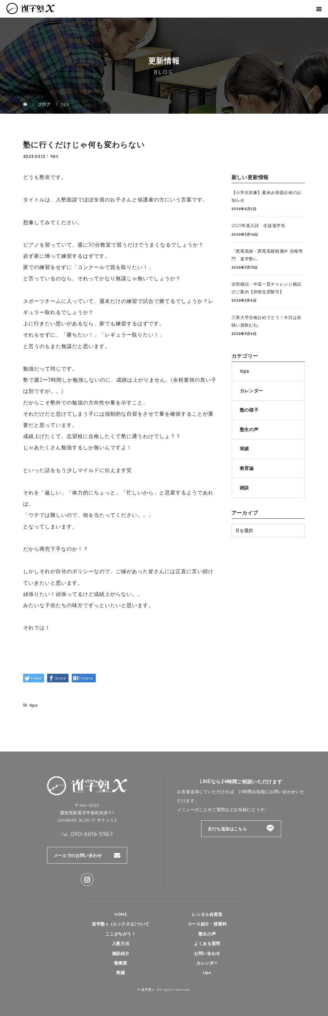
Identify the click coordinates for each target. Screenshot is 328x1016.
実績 (244, 448)
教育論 (247, 468)
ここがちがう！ (120, 933)
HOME (120, 914)
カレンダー (251, 391)
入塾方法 (121, 943)
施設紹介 (121, 953)
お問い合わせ (207, 953)
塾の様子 (249, 410)
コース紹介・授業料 (207, 923)
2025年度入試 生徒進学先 (258, 225)
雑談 (244, 488)
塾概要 (120, 962)
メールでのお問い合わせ (78, 855)
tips (54, 155)
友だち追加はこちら (227, 828)
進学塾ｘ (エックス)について (121, 923)
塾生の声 (249, 429)
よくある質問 (207, 943)
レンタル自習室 (207, 914)
